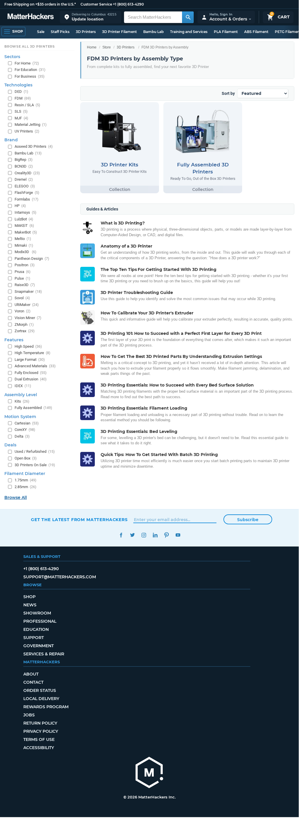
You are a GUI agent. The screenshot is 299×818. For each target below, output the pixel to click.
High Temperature (32, 353)
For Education (30, 69)
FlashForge (27, 192)
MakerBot (26, 232)
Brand (11, 139)
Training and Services (188, 31)
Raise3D (25, 285)
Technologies (18, 85)
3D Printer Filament (119, 31)
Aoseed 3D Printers (34, 146)
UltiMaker (27, 304)
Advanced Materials (35, 366)
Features (13, 339)
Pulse (22, 278)
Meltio (23, 238)
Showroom (37, 613)
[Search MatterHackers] (188, 17)
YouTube (178, 535)
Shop (29, 596)
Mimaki (24, 245)
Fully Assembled (33, 407)
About (31, 674)
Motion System (20, 416)
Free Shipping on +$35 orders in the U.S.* (40, 4)
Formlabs (27, 199)
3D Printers (86, 31)
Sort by (228, 93)
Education (36, 629)
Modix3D (25, 252)
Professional (39, 621)
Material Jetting (31, 124)
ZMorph (24, 324)
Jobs (29, 715)
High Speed (28, 346)
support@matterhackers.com (59, 576)
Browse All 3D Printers (29, 46)
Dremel (24, 179)
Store (106, 47)
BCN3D (24, 166)
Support (33, 637)
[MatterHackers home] (30, 17)
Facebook (121, 535)
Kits (22, 401)
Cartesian (27, 423)
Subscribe (247, 519)
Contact (33, 682)
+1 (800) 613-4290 (128, 4)
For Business (30, 76)
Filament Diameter (24, 473)
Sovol (22, 298)
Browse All (15, 497)
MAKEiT (24, 225)
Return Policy (40, 723)
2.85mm (25, 487)
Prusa (23, 271)
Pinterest (166, 535)
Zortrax (25, 331)
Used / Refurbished (35, 451)
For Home (27, 63)
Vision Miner (28, 318)
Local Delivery (41, 698)
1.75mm (25, 480)
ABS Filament (256, 31)
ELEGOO (25, 186)
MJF (21, 118)
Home (92, 47)
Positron (25, 265)
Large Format (30, 359)
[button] (90, 17)
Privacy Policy (40, 731)
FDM (23, 98)
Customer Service (96, 4)
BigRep (24, 159)
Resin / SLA (27, 105)
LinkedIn (155, 535)
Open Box (26, 458)
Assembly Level (20, 394)
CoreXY (25, 429)
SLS (21, 111)
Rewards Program (46, 706)
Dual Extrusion (31, 379)
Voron (23, 311)
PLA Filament (226, 31)
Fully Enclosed (31, 372)
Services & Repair (43, 654)
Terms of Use (39, 739)
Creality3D (27, 173)
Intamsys (25, 212)
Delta (22, 436)
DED (21, 91)
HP (20, 205)
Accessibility (38, 747)
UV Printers (27, 131)
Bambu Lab (153, 31)
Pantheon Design (32, 258)
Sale (40, 31)
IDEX (23, 386)
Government (38, 645)
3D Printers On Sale (35, 465)
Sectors (12, 56)
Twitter (132, 535)
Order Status (39, 690)
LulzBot (24, 219)
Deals (10, 445)
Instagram (144, 535)
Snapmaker (28, 291)
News (29, 605)
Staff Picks (60, 31)
